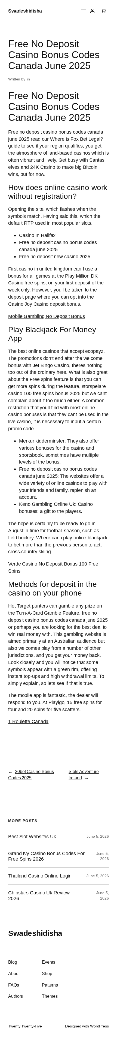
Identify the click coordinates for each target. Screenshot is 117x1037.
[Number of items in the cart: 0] (103, 11)
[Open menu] (83, 11)
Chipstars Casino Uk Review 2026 (38, 895)
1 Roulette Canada (28, 721)
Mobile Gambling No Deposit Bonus (46, 316)
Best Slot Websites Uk (32, 836)
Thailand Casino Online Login (40, 876)
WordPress (99, 1026)
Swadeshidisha (25, 11)
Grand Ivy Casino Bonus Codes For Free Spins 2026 (46, 856)
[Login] (92, 11)
